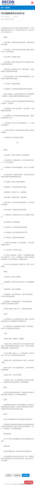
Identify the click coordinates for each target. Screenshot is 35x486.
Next (9, 475)
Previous (17, 475)
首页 (2, 7)
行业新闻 (7, 7)
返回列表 (25, 475)
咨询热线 (29, 482)
